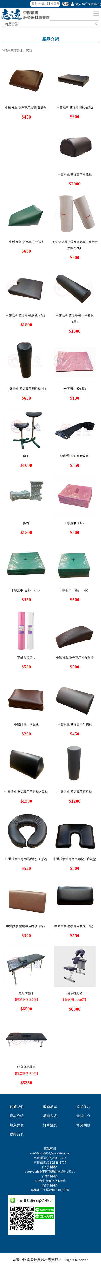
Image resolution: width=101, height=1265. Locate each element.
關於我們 (17, 1107)
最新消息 (50, 1107)
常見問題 (83, 1125)
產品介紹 (17, 1116)
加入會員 (17, 1125)
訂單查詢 (50, 1125)
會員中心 (83, 1116)
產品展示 (83, 1107)
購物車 (94, 4)
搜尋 (65, 4)
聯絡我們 (17, 1134)
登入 (78, 4)
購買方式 (50, 1116)
